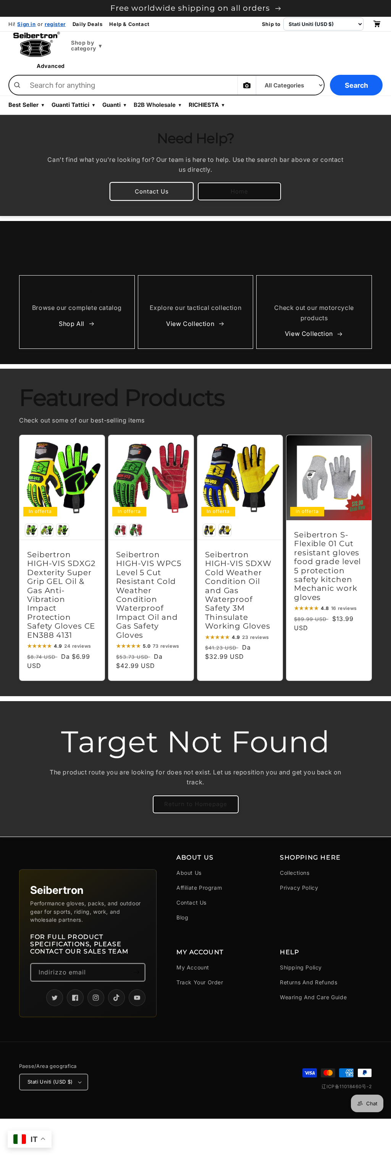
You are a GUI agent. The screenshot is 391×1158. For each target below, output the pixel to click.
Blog (182, 917)
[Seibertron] (36, 44)
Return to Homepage (195, 804)
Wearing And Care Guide (313, 997)
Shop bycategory (86, 45)
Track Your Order (199, 982)
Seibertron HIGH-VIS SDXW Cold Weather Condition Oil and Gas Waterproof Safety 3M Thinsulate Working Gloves (238, 590)
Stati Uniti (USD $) (50, 1082)
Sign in (26, 24)
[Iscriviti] (136, 972)
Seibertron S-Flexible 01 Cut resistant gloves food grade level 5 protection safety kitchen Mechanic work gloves (327, 566)
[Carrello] (376, 24)
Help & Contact (129, 24)
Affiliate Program (199, 887)
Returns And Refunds (308, 982)
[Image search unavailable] (247, 85)
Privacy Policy (299, 887)
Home (239, 191)
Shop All (71, 323)
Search (356, 85)
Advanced (51, 66)
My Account (192, 967)
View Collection (190, 323)
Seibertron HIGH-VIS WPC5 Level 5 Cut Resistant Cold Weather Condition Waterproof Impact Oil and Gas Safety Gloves (148, 595)
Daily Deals (88, 24)
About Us (189, 872)
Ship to (271, 24)
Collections (295, 872)
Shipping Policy (301, 967)
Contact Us (152, 191)
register (55, 24)
